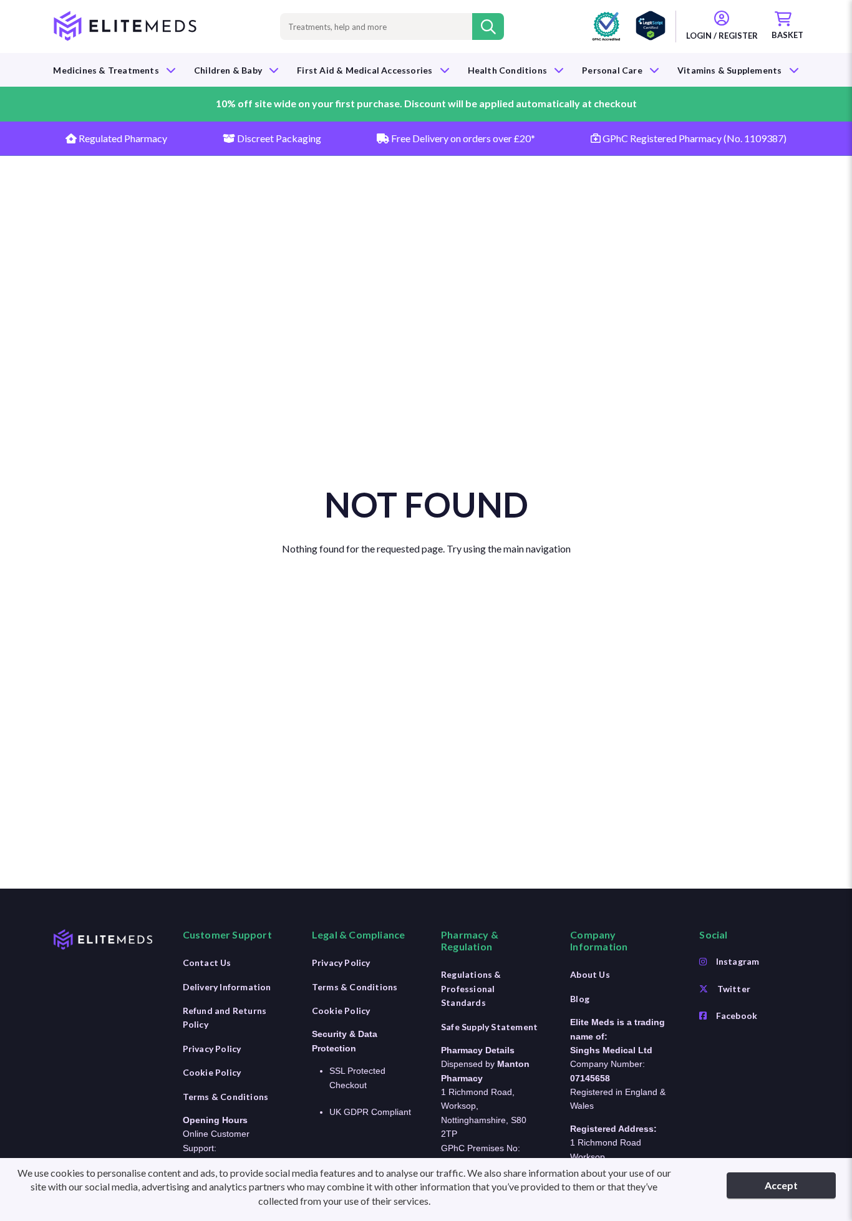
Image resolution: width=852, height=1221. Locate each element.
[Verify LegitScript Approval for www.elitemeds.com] (651, 27)
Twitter (733, 988)
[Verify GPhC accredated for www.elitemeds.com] (606, 27)
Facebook (737, 1015)
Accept (781, 1185)
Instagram (738, 961)
